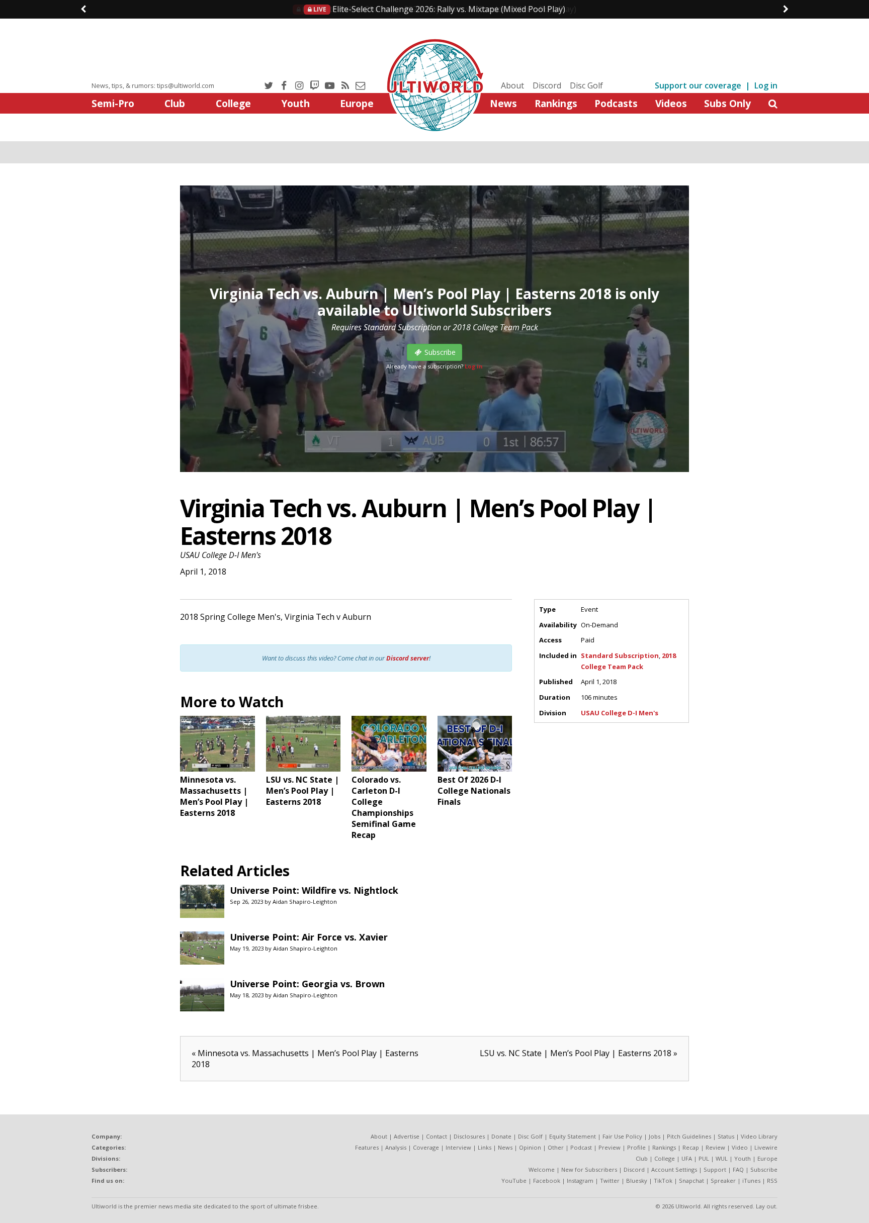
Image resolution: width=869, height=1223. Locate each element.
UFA (686, 1158)
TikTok (663, 1180)
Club (174, 103)
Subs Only (727, 103)
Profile (636, 1147)
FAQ (738, 1169)
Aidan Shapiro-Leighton (305, 901)
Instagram (580, 1180)
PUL (704, 1158)
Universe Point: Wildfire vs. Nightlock (314, 890)
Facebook (546, 1180)
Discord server (407, 658)
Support (715, 1169)
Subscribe (763, 1169)
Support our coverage (698, 85)
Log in (765, 85)
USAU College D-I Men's (220, 554)
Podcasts (616, 103)
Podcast (581, 1147)
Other (556, 1147)
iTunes (751, 1180)
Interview (458, 1147)
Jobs (654, 1136)
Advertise (406, 1136)
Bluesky (636, 1180)
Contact (436, 1136)
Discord (547, 85)
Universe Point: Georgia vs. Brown (307, 984)
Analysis (395, 1147)
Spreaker (723, 1180)
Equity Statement (572, 1136)
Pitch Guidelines (689, 1136)
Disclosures (469, 1136)
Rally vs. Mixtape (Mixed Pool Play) (438, 9)
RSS (772, 1180)
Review (715, 1147)
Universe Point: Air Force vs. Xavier (309, 937)
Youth (295, 103)
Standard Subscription (620, 655)
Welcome (542, 1169)
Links (484, 1147)
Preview (609, 1147)
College (233, 103)
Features (367, 1147)
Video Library (759, 1136)
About (512, 85)
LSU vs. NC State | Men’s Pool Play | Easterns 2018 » (578, 1053)
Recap (690, 1147)
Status (726, 1136)
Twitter (610, 1180)
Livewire (765, 1147)
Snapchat (691, 1180)
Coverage (426, 1147)
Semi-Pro (113, 103)
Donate (501, 1136)
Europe (357, 103)
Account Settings (674, 1169)
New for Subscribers (589, 1169)
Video (740, 1147)
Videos (671, 103)
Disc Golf (586, 85)
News (503, 103)
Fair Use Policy (622, 1136)
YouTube (514, 1180)
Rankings (556, 103)
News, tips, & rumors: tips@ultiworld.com (153, 85)
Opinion (530, 1147)
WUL (722, 1158)
